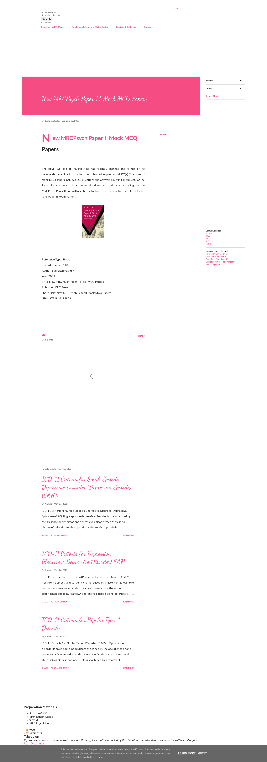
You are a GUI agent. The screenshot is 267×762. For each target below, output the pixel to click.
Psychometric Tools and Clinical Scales (90, 27)
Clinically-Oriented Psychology (220, 261)
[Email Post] (43, 336)
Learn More (187, 753)
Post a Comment (60, 535)
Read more (128, 535)
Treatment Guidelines (126, 27)
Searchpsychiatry (214, 264)
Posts (31, 729)
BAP (208, 238)
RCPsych (210, 233)
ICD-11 (209, 241)
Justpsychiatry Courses (217, 253)
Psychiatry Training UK (217, 259)
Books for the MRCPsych (52, 27)
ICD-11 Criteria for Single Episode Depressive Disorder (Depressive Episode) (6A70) (86, 487)
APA (208, 236)
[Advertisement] (133, 55)
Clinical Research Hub (216, 256)
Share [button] (163, 134)
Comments (35, 732)
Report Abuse (212, 96)
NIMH (209, 243)
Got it (202, 753)
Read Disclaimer (34, 743)
